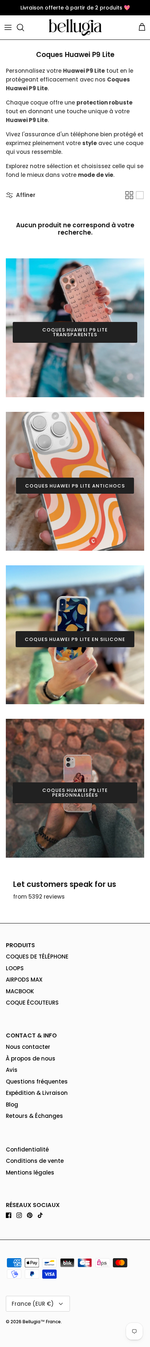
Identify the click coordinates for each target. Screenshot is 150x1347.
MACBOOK (20, 991)
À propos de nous (30, 1058)
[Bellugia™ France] (75, 27)
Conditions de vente (35, 1161)
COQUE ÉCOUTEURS (32, 1002)
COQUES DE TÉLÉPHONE (37, 956)
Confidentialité (27, 1149)
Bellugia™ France (42, 1321)
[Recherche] (24, 27)
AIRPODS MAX (24, 979)
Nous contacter (28, 1047)
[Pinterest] (29, 1215)
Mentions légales (30, 1172)
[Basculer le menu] (8, 27)
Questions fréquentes (37, 1081)
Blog (12, 1104)
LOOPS (15, 968)
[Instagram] (19, 1215)
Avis (11, 1070)
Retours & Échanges (34, 1116)
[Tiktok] (40, 1215)
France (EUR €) (33, 1304)
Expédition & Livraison (37, 1093)
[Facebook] (8, 1215)
